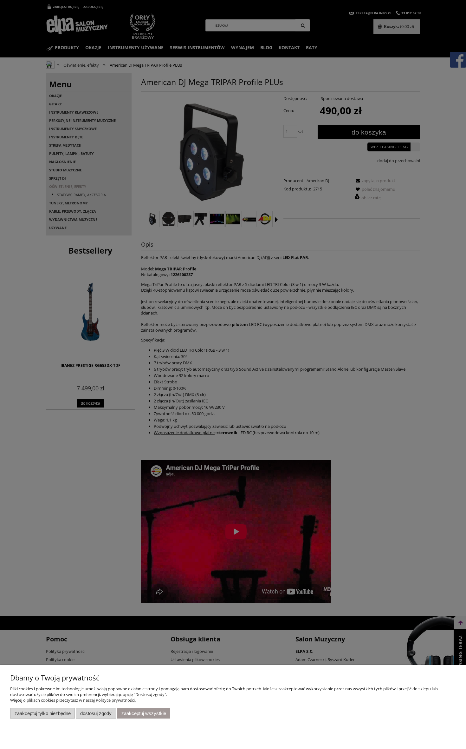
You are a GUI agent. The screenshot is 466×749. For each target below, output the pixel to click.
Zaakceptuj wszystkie (143, 713)
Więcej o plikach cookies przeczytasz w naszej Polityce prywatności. (73, 700)
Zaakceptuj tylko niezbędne (43, 713)
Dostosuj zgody (96, 713)
